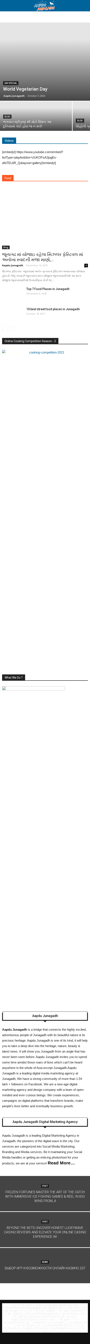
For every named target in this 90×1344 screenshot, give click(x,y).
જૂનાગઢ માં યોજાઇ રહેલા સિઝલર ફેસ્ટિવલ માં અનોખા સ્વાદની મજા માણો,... (42, 257)
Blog (7, 116)
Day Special (11, 83)
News (45, 1262)
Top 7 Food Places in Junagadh (47, 289)
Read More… (61, 1162)
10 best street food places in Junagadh (53, 309)
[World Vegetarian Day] (45, 62)
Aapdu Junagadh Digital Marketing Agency (45, 1122)
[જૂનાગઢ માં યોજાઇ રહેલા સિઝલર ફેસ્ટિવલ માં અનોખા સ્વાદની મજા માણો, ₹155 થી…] (45, 218)
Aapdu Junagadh (14, 95)
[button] (84, 5)
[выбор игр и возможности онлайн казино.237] (45, 1276)
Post (45, 1186)
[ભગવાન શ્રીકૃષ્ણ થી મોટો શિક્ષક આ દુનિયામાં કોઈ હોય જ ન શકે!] (36, 119)
